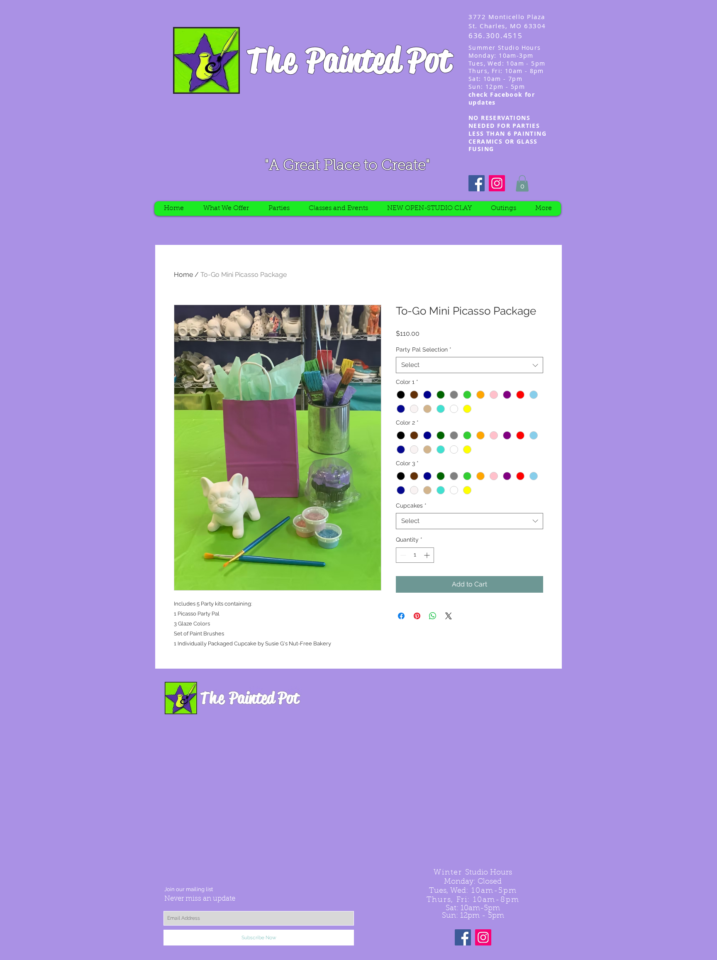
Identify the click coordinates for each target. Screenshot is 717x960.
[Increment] (427, 555)
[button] (522, 183)
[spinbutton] (414, 555)
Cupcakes (411, 505)
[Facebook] (476, 183)
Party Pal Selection (423, 349)
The (273, 60)
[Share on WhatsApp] (433, 616)
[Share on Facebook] (401, 616)
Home (183, 274)
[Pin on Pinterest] (417, 616)
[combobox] (469, 365)
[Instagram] (497, 183)
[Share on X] (449, 616)
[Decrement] (402, 555)
